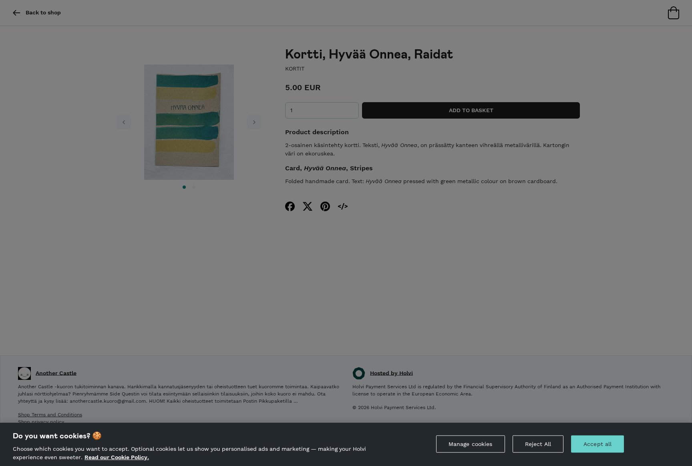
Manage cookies (471, 444)
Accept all (597, 444)
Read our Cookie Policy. (116, 457)
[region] (346, 444)
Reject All (538, 444)
